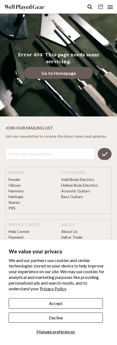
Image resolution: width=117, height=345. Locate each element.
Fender (14, 179)
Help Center (18, 231)
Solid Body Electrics (77, 179)
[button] (110, 7)
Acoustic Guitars (75, 191)
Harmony (16, 191)
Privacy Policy (53, 288)
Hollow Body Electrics (79, 185)
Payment (16, 237)
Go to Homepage (58, 73)
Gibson (14, 185)
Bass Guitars (72, 196)
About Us (69, 231)
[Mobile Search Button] (89, 7)
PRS (12, 208)
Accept (56, 303)
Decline (56, 317)
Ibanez (14, 202)
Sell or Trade (71, 237)
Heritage (15, 196)
